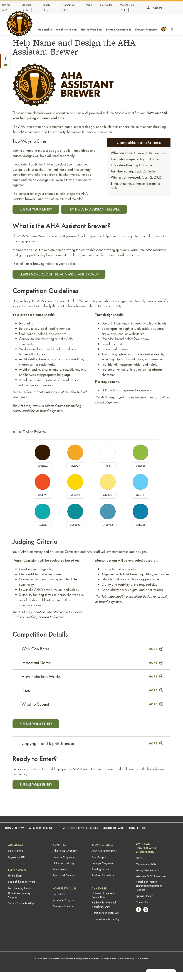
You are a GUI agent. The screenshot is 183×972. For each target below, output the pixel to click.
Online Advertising (63, 863)
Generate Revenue (63, 906)
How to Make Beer (91, 29)
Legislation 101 (16, 857)
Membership (45, 29)
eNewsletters (60, 869)
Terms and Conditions (100, 958)
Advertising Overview (65, 850)
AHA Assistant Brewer (104, 850)
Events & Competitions (118, 29)
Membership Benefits (43, 828)
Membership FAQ (146, 864)
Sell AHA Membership (21, 903)
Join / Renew (14, 828)
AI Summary (143, 958)
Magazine (146, 29)
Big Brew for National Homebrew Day (104, 904)
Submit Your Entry (36, 209)
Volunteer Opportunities (80, 828)
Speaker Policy (144, 896)
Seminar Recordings (103, 875)
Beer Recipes (99, 857)
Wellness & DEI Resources (151, 876)
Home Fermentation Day (105, 913)
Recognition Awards (147, 870)
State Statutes (15, 850)
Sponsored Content (63, 875)
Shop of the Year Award (21, 882)
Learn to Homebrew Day (106, 919)
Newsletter (106, 5)
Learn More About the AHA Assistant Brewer (59, 274)
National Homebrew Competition (103, 895)
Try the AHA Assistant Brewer (94, 209)
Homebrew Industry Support (19, 895)
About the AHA (113, 828)
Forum (89, 5)
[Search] (172, 29)
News (139, 858)
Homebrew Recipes (66, 29)
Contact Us (137, 828)
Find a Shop (15, 875)
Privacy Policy (82, 958)
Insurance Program (63, 900)
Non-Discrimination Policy (123, 958)
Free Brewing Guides (20, 888)
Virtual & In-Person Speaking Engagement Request (149, 886)
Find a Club (59, 894)
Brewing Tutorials (101, 869)
